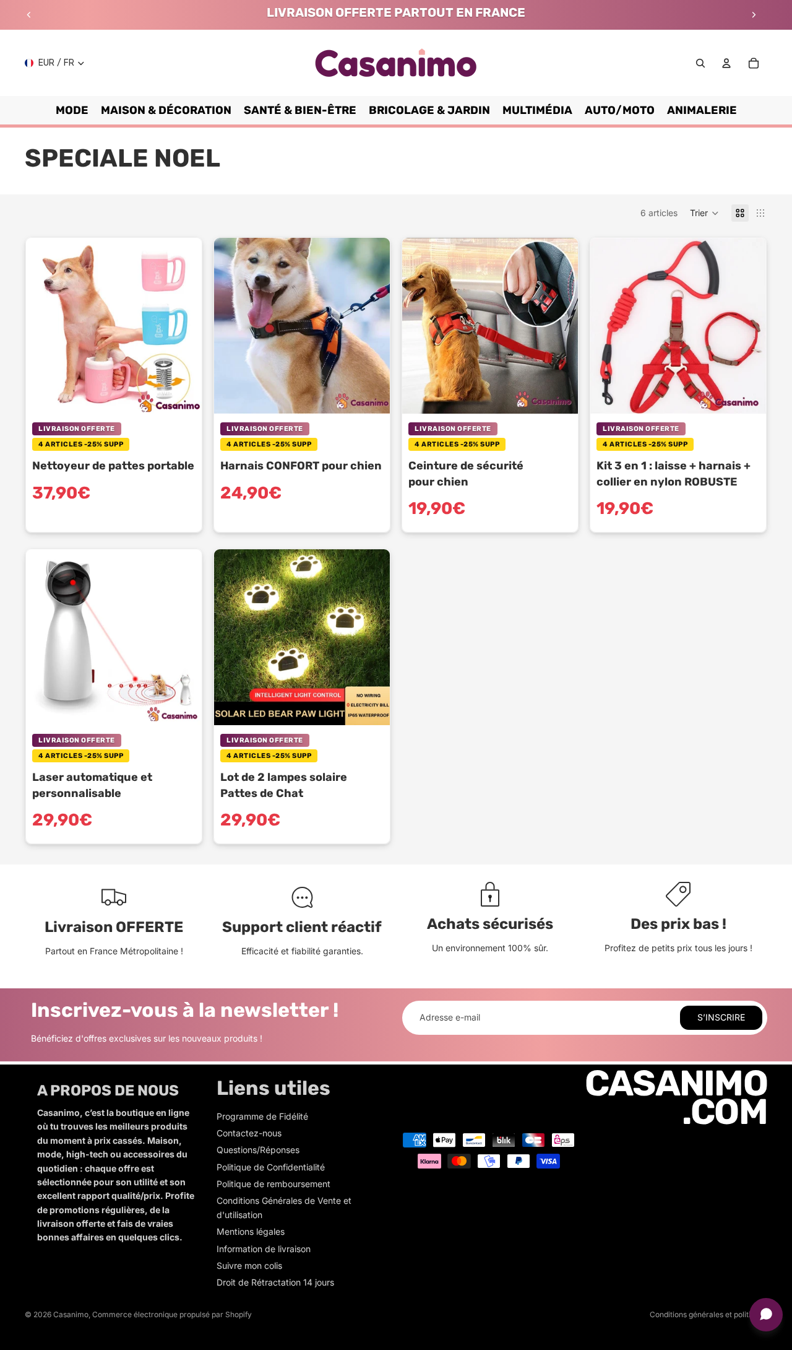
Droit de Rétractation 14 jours (275, 1282)
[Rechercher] (700, 63)
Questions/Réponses (258, 1149)
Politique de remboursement (273, 1183)
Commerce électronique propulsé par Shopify (172, 1314)
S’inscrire (721, 1017)
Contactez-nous (249, 1133)
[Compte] (726, 63)
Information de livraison (264, 1248)
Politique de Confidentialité (271, 1167)
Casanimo (70, 1314)
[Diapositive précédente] (29, 14)
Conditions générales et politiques (708, 1314)
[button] (704, 213)
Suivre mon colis (249, 1265)
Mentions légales (251, 1231)
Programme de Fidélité (262, 1116)
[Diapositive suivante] (753, 14)
